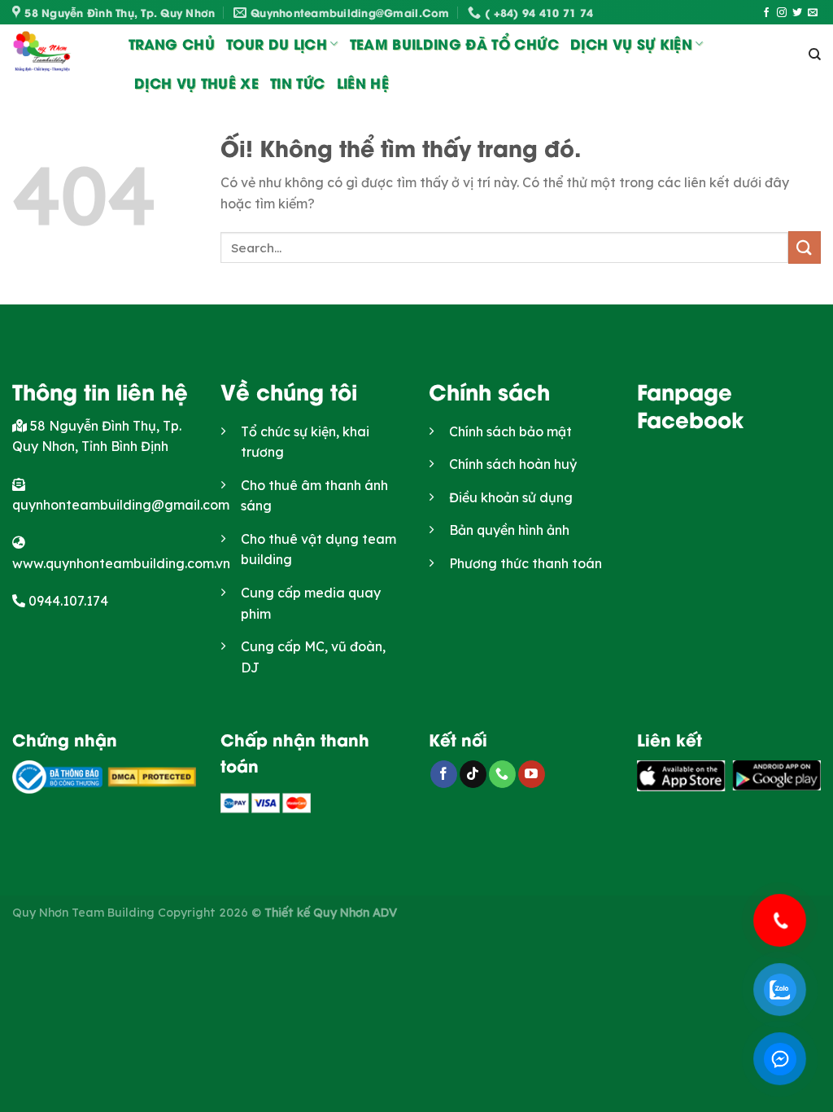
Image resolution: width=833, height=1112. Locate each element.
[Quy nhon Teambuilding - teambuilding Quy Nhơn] (58, 54)
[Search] (815, 54)
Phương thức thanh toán (525, 563)
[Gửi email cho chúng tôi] (813, 13)
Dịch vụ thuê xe (196, 82)
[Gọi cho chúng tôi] (502, 774)
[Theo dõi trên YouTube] (531, 774)
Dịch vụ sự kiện (631, 43)
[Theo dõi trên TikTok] (473, 774)
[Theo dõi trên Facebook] (766, 13)
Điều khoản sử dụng (511, 497)
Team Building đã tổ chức (454, 43)
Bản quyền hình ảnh (509, 530)
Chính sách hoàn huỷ (513, 464)
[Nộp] (804, 247)
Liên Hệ (363, 82)
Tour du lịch (276, 43)
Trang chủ (172, 43)
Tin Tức (297, 82)
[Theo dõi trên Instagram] (782, 13)
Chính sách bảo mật (510, 431)
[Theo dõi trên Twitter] (797, 13)
